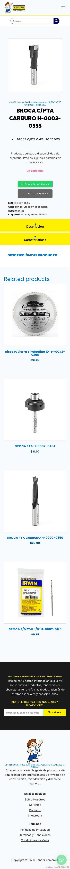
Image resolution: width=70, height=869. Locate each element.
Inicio (11, 102)
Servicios (35, 804)
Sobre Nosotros (35, 799)
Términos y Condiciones (35, 835)
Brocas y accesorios (38, 102)
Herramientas (21, 102)
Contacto (35, 810)
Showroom (35, 815)
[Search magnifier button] (56, 21)
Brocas (25, 214)
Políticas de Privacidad (35, 829)
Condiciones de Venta (35, 840)
